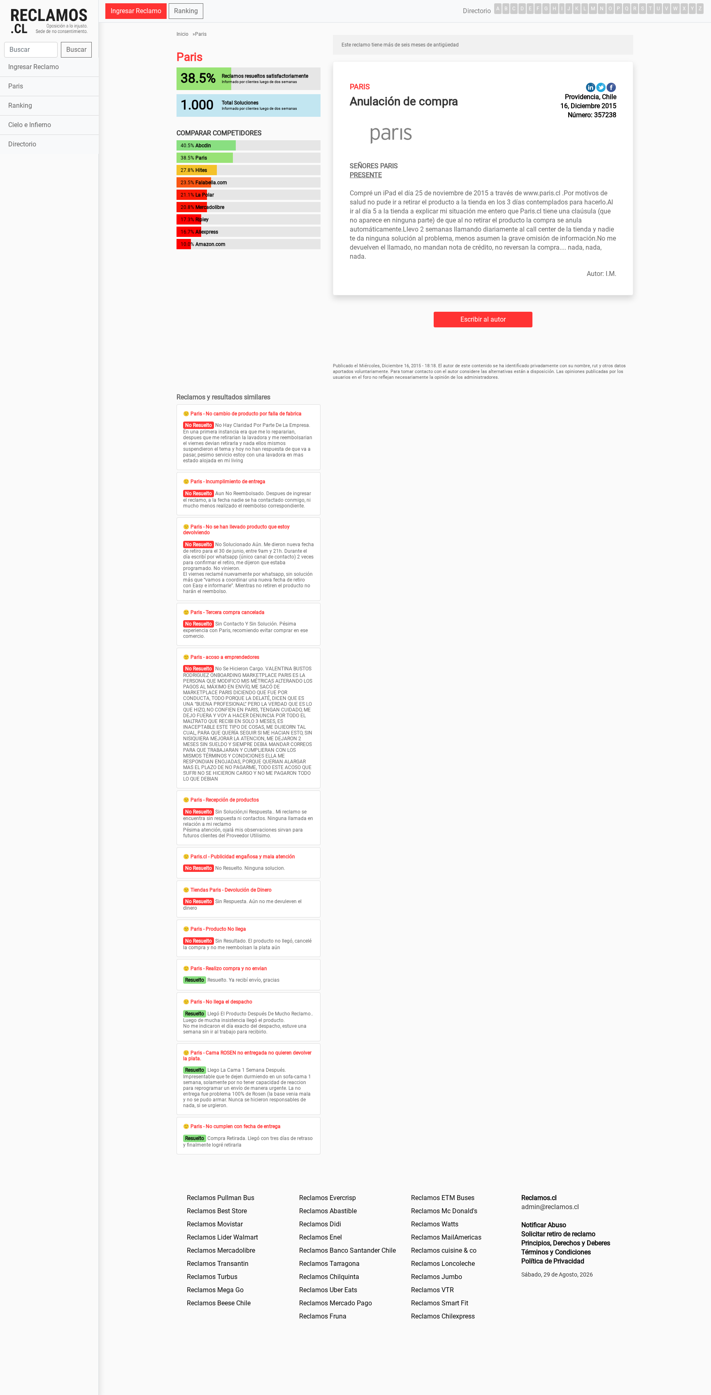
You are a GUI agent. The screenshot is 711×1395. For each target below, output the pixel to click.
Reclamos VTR (432, 1290)
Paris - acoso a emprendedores (225, 657)
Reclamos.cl (539, 1198)
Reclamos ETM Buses (442, 1198)
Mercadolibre (209, 207)
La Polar (204, 195)
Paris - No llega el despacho (221, 1002)
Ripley (202, 219)
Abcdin (203, 145)
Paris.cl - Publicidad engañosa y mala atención (243, 857)
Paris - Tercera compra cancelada (228, 612)
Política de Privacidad (552, 1261)
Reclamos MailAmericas (446, 1237)
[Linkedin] (591, 87)
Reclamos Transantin (218, 1264)
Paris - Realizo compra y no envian (229, 968)
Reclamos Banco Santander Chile (347, 1250)
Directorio (22, 144)
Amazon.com (210, 244)
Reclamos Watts (434, 1224)
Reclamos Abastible (328, 1211)
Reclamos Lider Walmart (222, 1237)
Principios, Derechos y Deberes (565, 1243)
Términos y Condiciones (556, 1252)
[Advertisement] (49, 285)
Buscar (76, 49)
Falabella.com (211, 182)
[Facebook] (611, 87)
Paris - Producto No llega (218, 929)
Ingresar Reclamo (33, 67)
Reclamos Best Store (217, 1211)
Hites (201, 170)
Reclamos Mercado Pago (335, 1303)
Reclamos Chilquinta (329, 1277)
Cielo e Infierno (29, 125)
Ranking (20, 105)
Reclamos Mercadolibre (221, 1250)
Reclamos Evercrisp (327, 1198)
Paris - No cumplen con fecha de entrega (236, 1126)
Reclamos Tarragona (329, 1264)
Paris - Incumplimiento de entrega (228, 481)
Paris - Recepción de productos (225, 800)
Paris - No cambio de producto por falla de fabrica (246, 414)
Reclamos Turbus (212, 1277)
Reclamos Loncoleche (443, 1264)
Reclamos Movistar (215, 1224)
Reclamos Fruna (322, 1316)
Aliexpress (206, 232)
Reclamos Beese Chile (219, 1303)
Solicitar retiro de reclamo (558, 1234)
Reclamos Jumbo (436, 1277)
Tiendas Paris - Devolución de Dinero (231, 890)
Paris (15, 86)
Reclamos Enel (320, 1237)
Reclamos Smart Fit (439, 1303)
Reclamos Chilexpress (443, 1316)
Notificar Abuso (543, 1225)
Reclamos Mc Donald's (444, 1211)
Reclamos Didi (320, 1224)
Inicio (182, 34)
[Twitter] (601, 87)
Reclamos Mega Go (215, 1290)
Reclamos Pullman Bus (220, 1198)
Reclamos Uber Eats (328, 1290)
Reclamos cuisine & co (443, 1250)
